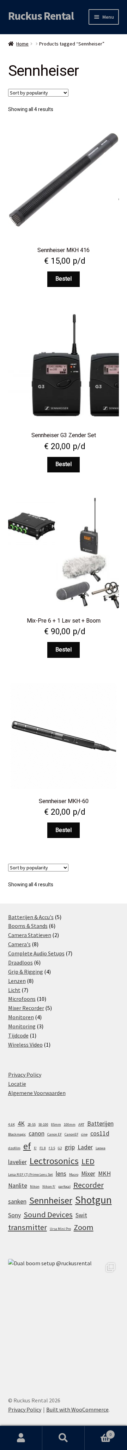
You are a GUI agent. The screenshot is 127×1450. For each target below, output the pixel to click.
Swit (81, 1215)
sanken (17, 1201)
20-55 (32, 1124)
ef (27, 1146)
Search (63, 1438)
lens (61, 1173)
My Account (21, 1438)
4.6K (11, 1124)
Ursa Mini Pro (60, 1228)
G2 (60, 1148)
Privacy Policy (24, 1074)
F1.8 (43, 1148)
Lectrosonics (54, 1161)
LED (88, 1161)
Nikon (35, 1186)
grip (70, 1147)
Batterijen (100, 1123)
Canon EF (54, 1134)
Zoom (83, 1227)
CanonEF (71, 1134)
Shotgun (93, 1199)
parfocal (64, 1186)
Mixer (88, 1173)
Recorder (88, 1185)
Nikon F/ (48, 1186)
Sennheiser (50, 1200)
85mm (56, 1124)
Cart (98, 1432)
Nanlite (17, 1185)
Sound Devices (48, 1214)
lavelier (17, 1162)
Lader (85, 1147)
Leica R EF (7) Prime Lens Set (30, 1174)
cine (84, 1134)
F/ (35, 1148)
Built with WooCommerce (77, 1409)
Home (22, 44)
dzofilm (14, 1148)
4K (21, 1123)
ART (81, 1124)
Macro (73, 1174)
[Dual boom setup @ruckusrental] (63, 1314)
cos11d (99, 1133)
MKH (104, 1173)
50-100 (43, 1124)
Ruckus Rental (41, 16)
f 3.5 (52, 1148)
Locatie (17, 1083)
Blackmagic (17, 1134)
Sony (14, 1215)
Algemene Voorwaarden (37, 1092)
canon (36, 1133)
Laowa (100, 1148)
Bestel (63, 279)
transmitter (27, 1227)
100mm (69, 1124)
